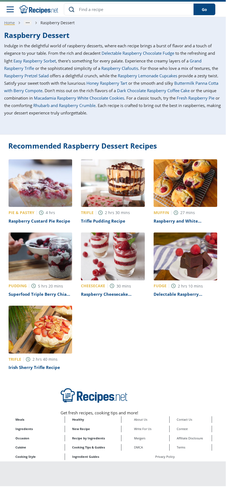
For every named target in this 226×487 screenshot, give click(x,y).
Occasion (22, 438)
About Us (140, 419)
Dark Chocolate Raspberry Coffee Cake (153, 90)
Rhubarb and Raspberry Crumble (64, 105)
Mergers (139, 438)
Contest (182, 429)
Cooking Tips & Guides (88, 447)
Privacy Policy (165, 457)
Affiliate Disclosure (190, 438)
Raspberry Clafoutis (119, 68)
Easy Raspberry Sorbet (34, 61)
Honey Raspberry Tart (106, 83)
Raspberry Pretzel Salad (26, 75)
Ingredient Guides (85, 457)
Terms (181, 447)
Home (9, 22)
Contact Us (184, 419)
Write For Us (142, 429)
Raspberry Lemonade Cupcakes (147, 75)
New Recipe (81, 429)
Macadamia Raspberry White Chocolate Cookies (79, 98)
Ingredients (24, 429)
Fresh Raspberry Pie (195, 98)
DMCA (138, 447)
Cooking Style (25, 457)
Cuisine (20, 447)
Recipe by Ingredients (88, 438)
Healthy (78, 419)
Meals (19, 419)
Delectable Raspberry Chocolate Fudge (138, 53)
